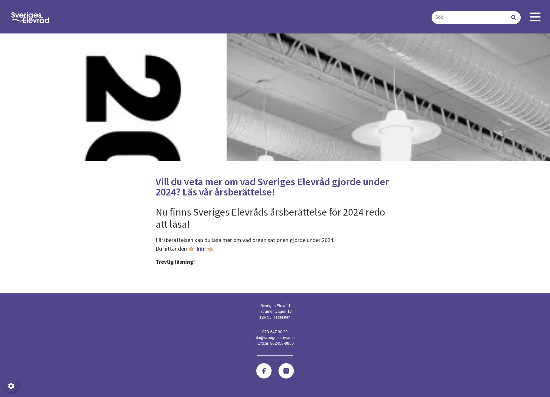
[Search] (514, 17)
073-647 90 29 (275, 332)
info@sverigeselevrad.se (275, 337)
